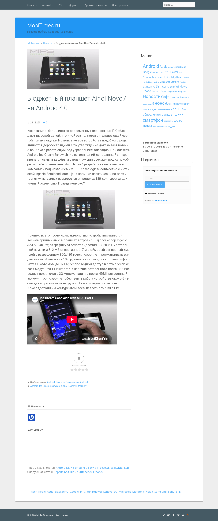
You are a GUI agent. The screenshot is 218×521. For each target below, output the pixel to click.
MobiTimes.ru (43, 25)
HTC (166, 72)
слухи (178, 114)
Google (147, 72)
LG (144, 82)
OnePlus (146, 87)
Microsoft (164, 82)
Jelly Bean (176, 77)
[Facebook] (174, 515)
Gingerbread (179, 67)
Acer (34, 491)
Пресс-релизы (120, 5)
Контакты (62, 515)
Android (46, 5)
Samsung (162, 86)
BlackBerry (61, 491)
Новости (32, 5)
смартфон (153, 120)
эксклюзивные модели (164, 127)
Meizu (156, 82)
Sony (172, 86)
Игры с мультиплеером (173, 91)
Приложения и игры (96, 5)
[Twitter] (179, 515)
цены (147, 126)
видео (152, 109)
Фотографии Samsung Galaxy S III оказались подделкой (92, 467)
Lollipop (149, 82)
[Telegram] (164, 515)
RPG (152, 86)
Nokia (183, 82)
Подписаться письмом (156, 193)
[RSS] (189, 515)
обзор (183, 109)
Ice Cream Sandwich (49, 386)
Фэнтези (183, 97)
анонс (64, 386)
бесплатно (172, 103)
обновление (151, 114)
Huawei (173, 72)
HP (89, 491)
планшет (82, 386)
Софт (165, 97)
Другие (73, 5)
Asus (170, 67)
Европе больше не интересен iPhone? (78, 472)
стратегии (168, 121)
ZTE (178, 491)
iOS (60, 5)
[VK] (168, 515)
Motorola (138, 491)
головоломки (164, 110)
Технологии (174, 97)
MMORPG (175, 82)
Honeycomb (157, 72)
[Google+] (184, 515)
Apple (164, 67)
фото (178, 120)
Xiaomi (156, 91)
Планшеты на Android (77, 382)
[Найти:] (179, 4)
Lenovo (186, 78)
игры (174, 109)
